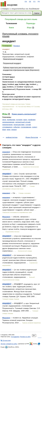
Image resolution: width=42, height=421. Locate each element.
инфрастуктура (11, 137)
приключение (7, 124)
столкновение (26, 127)
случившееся (7, 127)
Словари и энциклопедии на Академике (20, 9)
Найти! (36, 13)
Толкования (11, 23)
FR (39, 2)
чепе (8, 129)
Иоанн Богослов (32, 137)
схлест (34, 127)
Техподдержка (15, 336)
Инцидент (6, 217)
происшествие (19, 124)
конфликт (31, 120)
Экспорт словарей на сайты (9, 343)
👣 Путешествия (6, 340)
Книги (11, 28)
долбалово (11, 120)
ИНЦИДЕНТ (6, 174)
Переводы (30, 23)
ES (34, 2)
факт (4, 129)
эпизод (14, 129)
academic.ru (9, 3)
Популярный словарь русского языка (21, 19)
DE (30, 2)
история (19, 120)
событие (16, 127)
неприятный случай (22, 122)
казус (25, 120)
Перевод (16, 46)
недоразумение (8, 122)
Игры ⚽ (30, 28)
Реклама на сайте (25, 336)
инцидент (6, 152)
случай (28, 124)
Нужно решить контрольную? (24, 114)
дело (4, 120)
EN (26, 2)
